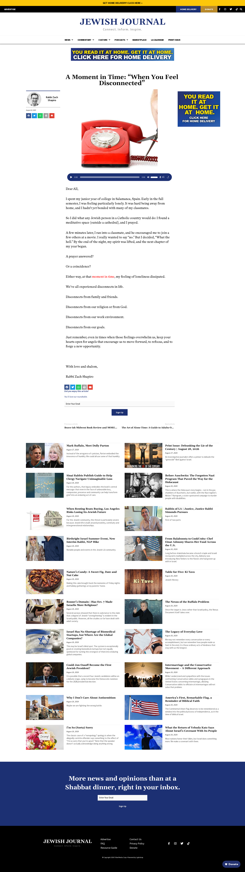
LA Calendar (157, 39)
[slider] (155, 176)
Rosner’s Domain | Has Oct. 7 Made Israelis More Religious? (89, 603)
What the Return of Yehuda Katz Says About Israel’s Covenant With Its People (191, 729)
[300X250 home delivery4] (199, 108)
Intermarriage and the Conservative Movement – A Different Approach (188, 666)
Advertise (106, 839)
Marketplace (139, 39)
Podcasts (120, 39)
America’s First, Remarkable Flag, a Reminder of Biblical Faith (188, 699)
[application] (119, 177)
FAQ (103, 843)
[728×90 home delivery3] (122, 54)
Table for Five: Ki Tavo (180, 572)
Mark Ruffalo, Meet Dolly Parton (87, 445)
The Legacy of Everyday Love (183, 631)
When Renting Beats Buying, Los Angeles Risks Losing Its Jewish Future (93, 510)
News (67, 39)
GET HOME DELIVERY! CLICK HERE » (122, 3)
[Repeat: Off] (167, 177)
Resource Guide (109, 847)
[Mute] (148, 177)
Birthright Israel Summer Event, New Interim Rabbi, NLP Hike (90, 540)
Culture (102, 39)
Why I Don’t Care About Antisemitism (91, 697)
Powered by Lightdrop (135, 857)
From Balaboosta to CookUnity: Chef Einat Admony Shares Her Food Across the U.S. (190, 542)
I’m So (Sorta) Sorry (79, 727)
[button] (28, 115)
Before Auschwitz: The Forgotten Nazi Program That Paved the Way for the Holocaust (189, 479)
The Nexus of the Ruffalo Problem (187, 602)
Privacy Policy (137, 843)
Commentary (84, 39)
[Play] (71, 177)
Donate (133, 847)
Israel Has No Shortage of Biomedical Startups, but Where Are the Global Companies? (90, 635)
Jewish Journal (122, 22)
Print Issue (174, 39)
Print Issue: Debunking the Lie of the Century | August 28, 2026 (189, 447)
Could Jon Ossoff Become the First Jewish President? (88, 666)
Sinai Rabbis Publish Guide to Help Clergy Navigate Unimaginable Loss (89, 477)
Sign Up (119, 412)
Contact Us (135, 839)
